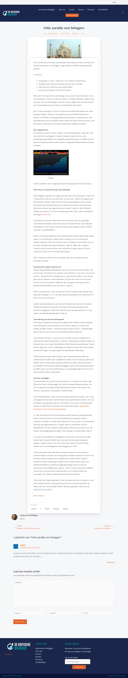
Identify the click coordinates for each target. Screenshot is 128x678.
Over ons (61, 9)
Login (114, 2)
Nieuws (81, 9)
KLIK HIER (47, 214)
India (82, 33)
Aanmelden (79, 667)
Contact (71, 9)
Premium (90, 9)
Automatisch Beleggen (46, 9)
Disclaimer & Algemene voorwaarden (116, 675)
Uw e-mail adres (71, 657)
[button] (34, 509)
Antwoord (111, 562)
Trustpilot (8, 654)
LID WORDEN (103, 9)
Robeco (41, 496)
